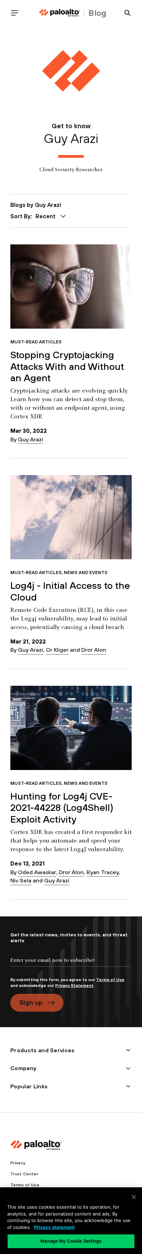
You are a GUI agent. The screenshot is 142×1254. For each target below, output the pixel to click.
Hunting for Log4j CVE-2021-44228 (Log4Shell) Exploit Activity (61, 808)
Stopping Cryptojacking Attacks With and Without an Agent (67, 366)
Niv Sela (20, 880)
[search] (125, 13)
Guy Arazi (30, 439)
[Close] (133, 1196)
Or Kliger (57, 650)
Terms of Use (110, 979)
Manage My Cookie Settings (70, 1241)
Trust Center (24, 1174)
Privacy (17, 1162)
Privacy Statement (74, 985)
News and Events (86, 572)
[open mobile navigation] (17, 13)
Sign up (30, 1002)
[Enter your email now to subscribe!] (71, 966)
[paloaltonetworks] (60, 13)
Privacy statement (54, 1227)
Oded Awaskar (37, 872)
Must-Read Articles (36, 341)
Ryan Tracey (103, 872)
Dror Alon (93, 650)
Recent (45, 216)
